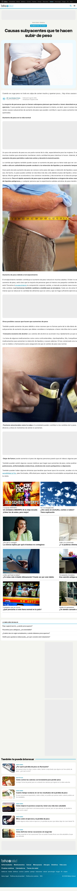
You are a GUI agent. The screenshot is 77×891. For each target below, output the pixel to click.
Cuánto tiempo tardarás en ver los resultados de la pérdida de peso (42, 793)
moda (10, 871)
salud (45, 871)
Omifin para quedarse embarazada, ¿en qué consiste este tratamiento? (26, 637)
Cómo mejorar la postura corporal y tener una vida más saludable (41, 806)
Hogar (64, 1)
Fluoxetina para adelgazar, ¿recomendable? (17, 629)
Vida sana (19, 764)
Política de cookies (32, 876)
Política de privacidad (17, 876)
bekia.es (4, 871)
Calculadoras (20, 868)
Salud (51, 1)
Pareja (39, 1)
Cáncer (28, 865)
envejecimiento (21, 285)
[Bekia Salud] (7, 5)
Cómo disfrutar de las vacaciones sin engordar (34, 832)
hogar (58, 871)
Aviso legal (5, 876)
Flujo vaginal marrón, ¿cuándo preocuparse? (17, 626)
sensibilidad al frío (9, 473)
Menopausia (37, 865)
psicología (51, 871)
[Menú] (74, 5)
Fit (67, 1)
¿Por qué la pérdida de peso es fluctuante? (32, 767)
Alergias (47, 865)
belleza (15, 871)
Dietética (42, 22)
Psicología (58, 1)
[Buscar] (70, 5)
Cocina (29, 1)
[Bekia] (4, 2)
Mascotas (45, 1)
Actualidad (12, 1)
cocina (21, 871)
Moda (18, 1)
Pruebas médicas (8, 868)
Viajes (71, 1)
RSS (41, 876)
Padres (34, 1)
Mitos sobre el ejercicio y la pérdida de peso (33, 819)
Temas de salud (32, 868)
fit (61, 871)
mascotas (39, 871)
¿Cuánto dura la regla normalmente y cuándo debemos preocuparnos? (26, 633)
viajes (65, 871)
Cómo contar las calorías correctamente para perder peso (38, 780)
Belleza (23, 1)
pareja (32, 871)
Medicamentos (19, 865)
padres (27, 871)
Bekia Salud (35, 22)
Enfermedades (7, 865)
